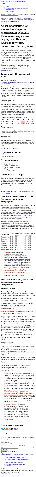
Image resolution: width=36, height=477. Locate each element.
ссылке (8, 193)
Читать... (19, 313)
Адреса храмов (9, 9)
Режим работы (5, 82)
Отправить (4, 449)
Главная (6, 6)
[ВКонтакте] (4, 429)
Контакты (13, 82)
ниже (22, 114)
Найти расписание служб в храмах (15, 457)
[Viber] (15, 429)
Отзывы (3, 83)
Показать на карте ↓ (7, 70)
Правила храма (9, 11)
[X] (12, 429)
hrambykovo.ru (27, 215)
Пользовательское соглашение (13, 462)
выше (10, 295)
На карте (24, 82)
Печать (8, 83)
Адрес (19, 82)
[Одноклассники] (7, 429)
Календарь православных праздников (16, 8)
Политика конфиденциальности (14, 464)
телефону (9, 262)
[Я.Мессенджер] (2, 429)
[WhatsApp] (17, 429)
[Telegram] (9, 429)
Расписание (30, 82)
